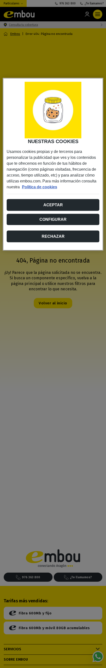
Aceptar (53, 205)
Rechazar (53, 236)
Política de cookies (39, 187)
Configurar (53, 219)
